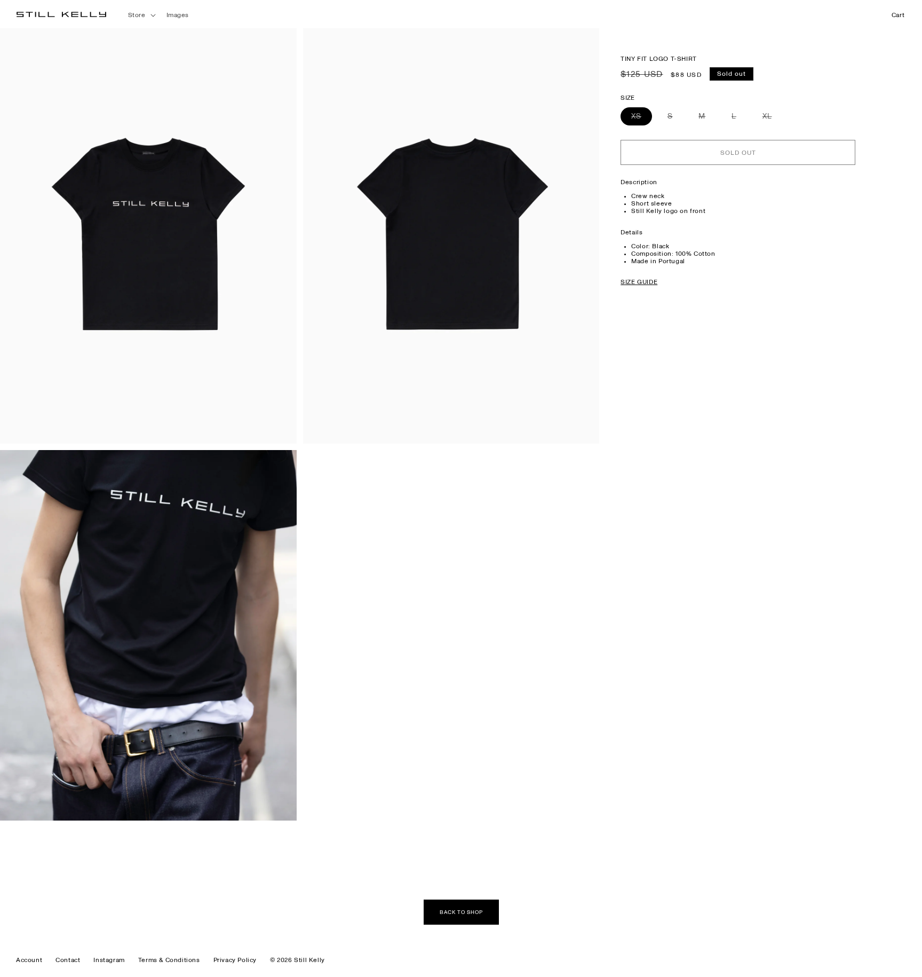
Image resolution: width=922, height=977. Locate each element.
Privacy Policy (235, 960)
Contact (67, 960)
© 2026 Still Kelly (297, 960)
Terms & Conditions (169, 960)
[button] (141, 15)
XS (641, 119)
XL (772, 119)
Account (29, 960)
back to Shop (461, 912)
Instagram (108, 960)
